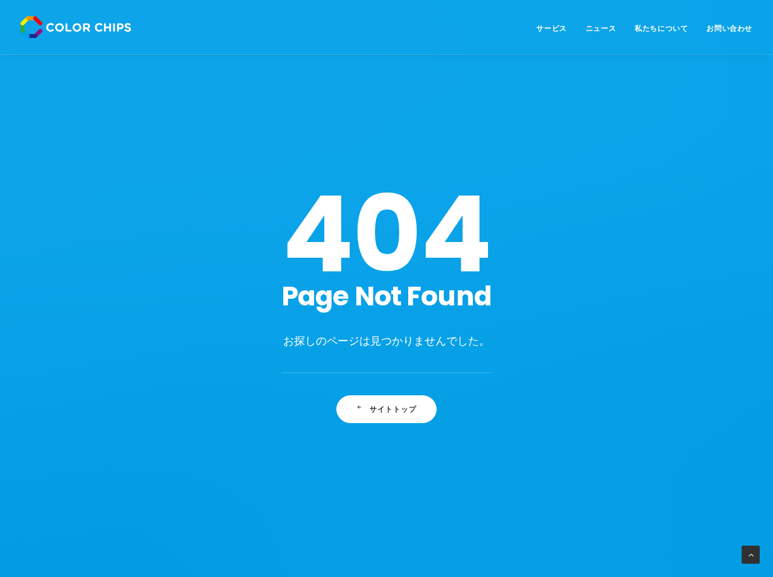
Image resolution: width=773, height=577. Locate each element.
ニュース (601, 28)
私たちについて (661, 28)
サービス (551, 28)
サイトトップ (393, 409)
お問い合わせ (729, 28)
